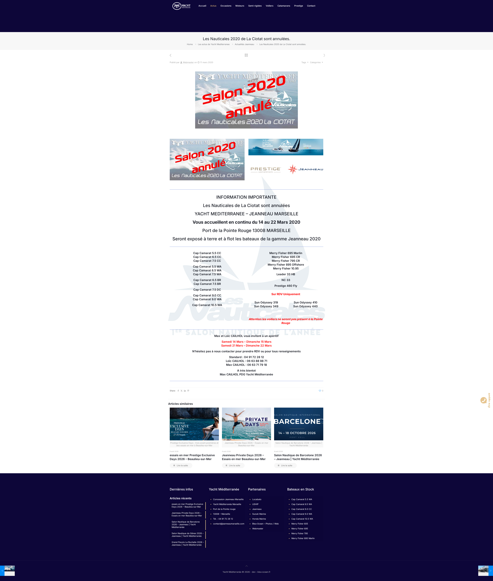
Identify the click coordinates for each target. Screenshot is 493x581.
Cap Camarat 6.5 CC (207, 257)
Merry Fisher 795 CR (286, 260)
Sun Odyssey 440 (305, 306)
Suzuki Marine (259, 514)
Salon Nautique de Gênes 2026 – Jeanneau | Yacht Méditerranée (187, 534)
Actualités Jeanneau (244, 44)
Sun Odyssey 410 (305, 302)
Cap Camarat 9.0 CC (207, 295)
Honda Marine (259, 519)
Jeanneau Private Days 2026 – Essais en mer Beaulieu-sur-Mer (187, 514)
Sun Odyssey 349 (266, 306)
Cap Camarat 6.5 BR (207, 280)
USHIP (255, 504)
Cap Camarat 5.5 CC (207, 253)
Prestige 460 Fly (285, 285)
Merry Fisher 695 (299, 528)
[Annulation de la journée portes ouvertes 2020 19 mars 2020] (485, 571)
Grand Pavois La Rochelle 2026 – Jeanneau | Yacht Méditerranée (188, 543)
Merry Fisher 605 (299, 523)
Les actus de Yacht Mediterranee (214, 44)
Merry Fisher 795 (299, 533)
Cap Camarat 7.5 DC (207, 289)
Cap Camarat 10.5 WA (207, 305)
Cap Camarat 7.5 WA (207, 274)
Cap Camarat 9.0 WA (207, 299)
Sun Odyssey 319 (266, 302)
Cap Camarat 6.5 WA (207, 270)
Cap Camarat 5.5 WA (207, 266)
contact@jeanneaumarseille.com (228, 523)
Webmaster (188, 62)
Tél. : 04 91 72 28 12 (223, 519)
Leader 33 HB (286, 274)
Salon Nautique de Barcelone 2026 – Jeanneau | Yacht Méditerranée (186, 524)
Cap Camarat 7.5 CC (207, 260)
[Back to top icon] (246, 566)
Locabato (256, 499)
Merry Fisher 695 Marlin (285, 253)
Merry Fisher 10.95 (286, 268)
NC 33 (286, 280)
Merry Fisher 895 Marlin (303, 538)
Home (190, 44)
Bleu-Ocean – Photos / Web (265, 523)
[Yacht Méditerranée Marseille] (181, 6)
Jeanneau (257, 509)
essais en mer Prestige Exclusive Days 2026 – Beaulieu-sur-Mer (187, 505)
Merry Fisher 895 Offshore (286, 264)
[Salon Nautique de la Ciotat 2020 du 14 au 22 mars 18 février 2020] (7, 571)
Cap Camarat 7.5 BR (207, 283)
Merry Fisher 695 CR (286, 257)
